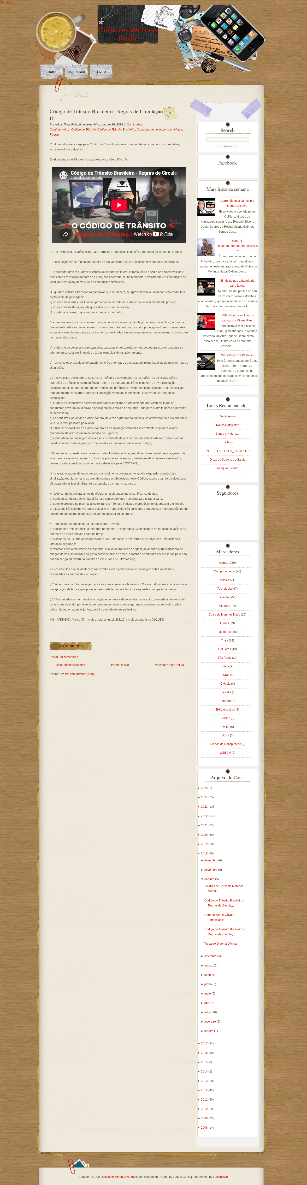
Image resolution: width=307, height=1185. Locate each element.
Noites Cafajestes (227, 425)
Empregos (226, 701)
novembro (211, 869)
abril (207, 1003)
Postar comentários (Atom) (78, 674)
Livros (225, 675)
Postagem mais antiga (169, 665)
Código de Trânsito (83, 129)
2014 (204, 1071)
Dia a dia (225, 692)
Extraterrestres (226, 709)
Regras (54, 134)
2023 (204, 806)
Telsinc (226, 718)
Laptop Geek (181, 1177)
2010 (204, 1109)
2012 (204, 1090)
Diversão (225, 597)
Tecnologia (224, 588)
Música (225, 580)
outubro (209, 879)
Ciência (225, 683)
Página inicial (120, 665)
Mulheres (224, 632)
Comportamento (147, 129)
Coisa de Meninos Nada (127, 34)
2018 (204, 853)
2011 (204, 1099)
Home (52, 72)
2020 (204, 834)
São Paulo (225, 657)
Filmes (225, 623)
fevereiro (210, 1021)
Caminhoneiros (60, 129)
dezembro (211, 860)
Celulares (225, 649)
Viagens (225, 606)
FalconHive (220, 1177)
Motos (178, 129)
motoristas (166, 129)
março (208, 1012)
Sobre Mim (76, 72)
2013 (204, 1081)
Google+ (5, 2)
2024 (204, 797)
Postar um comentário (64, 657)
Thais (225, 640)
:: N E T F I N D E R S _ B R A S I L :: (227, 451)
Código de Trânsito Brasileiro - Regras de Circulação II (106, 115)
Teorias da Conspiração (226, 744)
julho (208, 975)
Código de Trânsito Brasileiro (116, 129)
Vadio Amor (227, 416)
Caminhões (134, 124)
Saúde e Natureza (227, 433)
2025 (204, 788)
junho (208, 984)
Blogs (226, 666)
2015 (204, 1062)
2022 (204, 816)
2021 (204, 825)
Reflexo (228, 442)
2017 (204, 1043)
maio (208, 993)
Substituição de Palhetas (237, 355)
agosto (209, 965)
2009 (204, 1118)
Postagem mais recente (69, 665)
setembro (210, 956)
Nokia (226, 735)
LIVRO (101, 72)
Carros (224, 562)
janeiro (209, 1031)
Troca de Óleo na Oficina (220, 943)
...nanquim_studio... (227, 468)
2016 (204, 1053)
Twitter (225, 727)
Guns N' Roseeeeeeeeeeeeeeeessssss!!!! (237, 246)
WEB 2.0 (226, 752)
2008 (204, 1127)
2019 (204, 844)
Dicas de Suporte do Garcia (228, 459)
